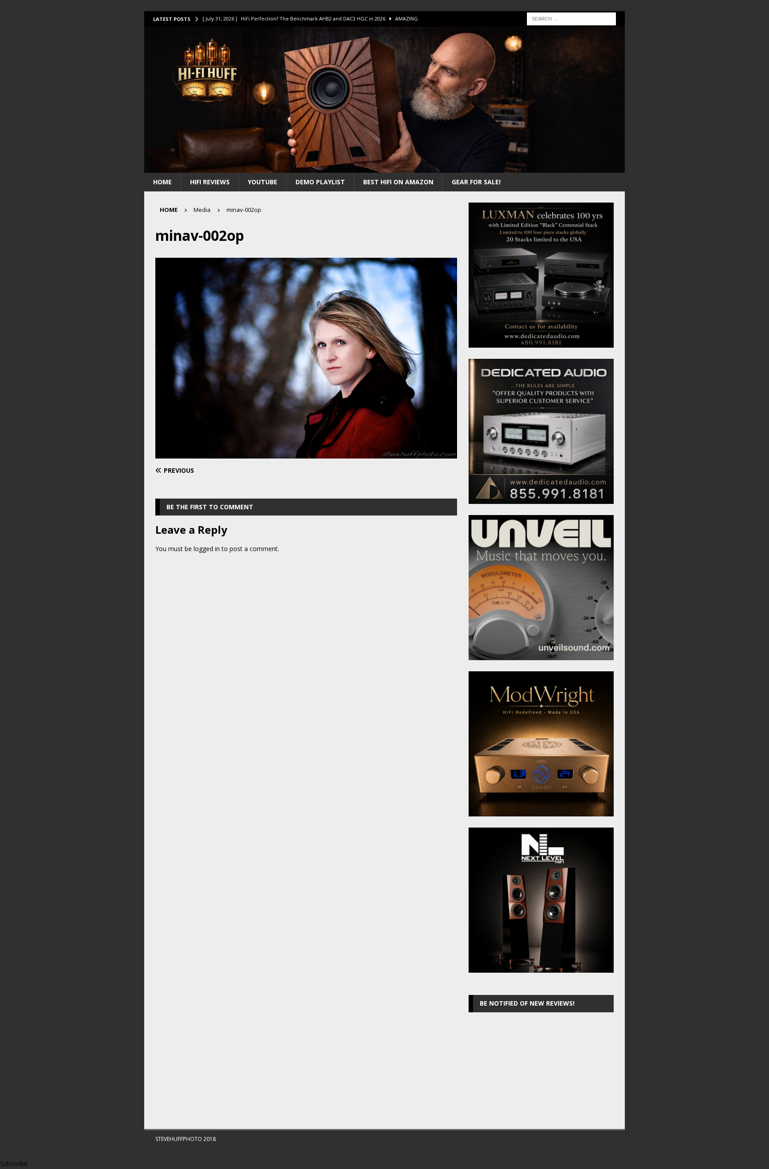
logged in (207, 548)
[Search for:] (571, 18)
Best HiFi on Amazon (398, 182)
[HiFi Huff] (384, 167)
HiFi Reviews (210, 182)
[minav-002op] (306, 453)
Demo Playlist (320, 182)
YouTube (262, 182)
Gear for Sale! (476, 182)
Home (162, 182)
